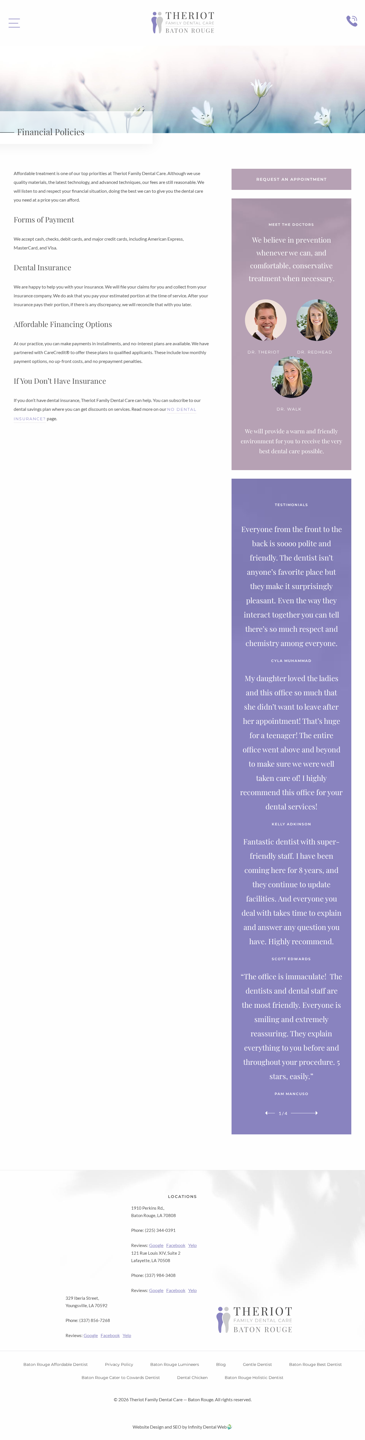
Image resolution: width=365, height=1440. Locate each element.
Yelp (192, 1245)
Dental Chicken (192, 1377)
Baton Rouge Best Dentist (315, 1364)
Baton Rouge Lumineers (174, 1364)
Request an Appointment (291, 179)
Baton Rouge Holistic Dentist (254, 1377)
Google (156, 1245)
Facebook (175, 1245)
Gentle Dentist (257, 1364)
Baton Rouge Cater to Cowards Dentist (121, 1377)
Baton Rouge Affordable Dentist (55, 1364)
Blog (221, 1364)
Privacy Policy (119, 1364)
